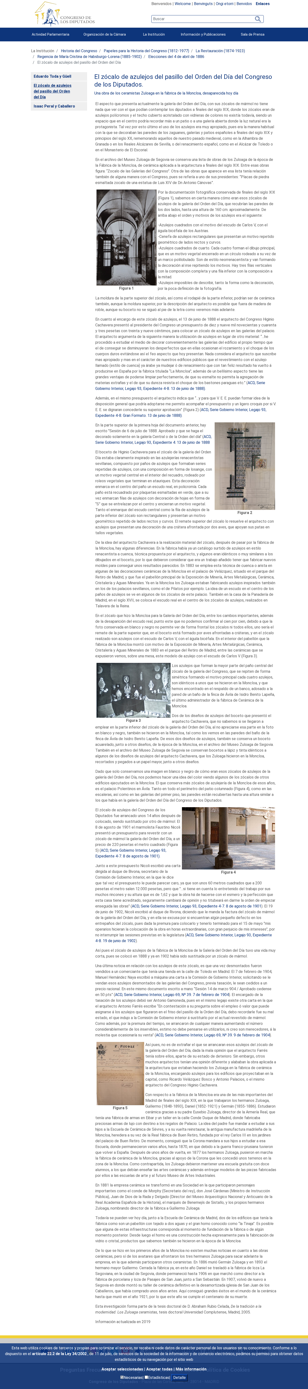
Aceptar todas (159, 1369)
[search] (207, 19)
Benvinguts (203, 3)
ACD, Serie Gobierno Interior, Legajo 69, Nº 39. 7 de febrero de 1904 (172, 994)
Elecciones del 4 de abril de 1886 (176, 56)
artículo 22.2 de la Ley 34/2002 (60, 1353)
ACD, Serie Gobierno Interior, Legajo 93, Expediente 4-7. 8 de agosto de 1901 (196, 906)
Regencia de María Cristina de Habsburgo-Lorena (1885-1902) (89, 56)
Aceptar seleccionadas (123, 1369)
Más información (191, 1369)
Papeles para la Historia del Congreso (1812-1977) (146, 51)
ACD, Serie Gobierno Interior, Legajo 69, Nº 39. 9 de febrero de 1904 (213, 1035)
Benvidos (244, 3)
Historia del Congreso (79, 51)
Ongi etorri (224, 3)
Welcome (183, 3)
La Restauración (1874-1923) (220, 51)
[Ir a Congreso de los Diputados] (64, 13)
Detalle (179, 1377)
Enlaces (263, 3)
